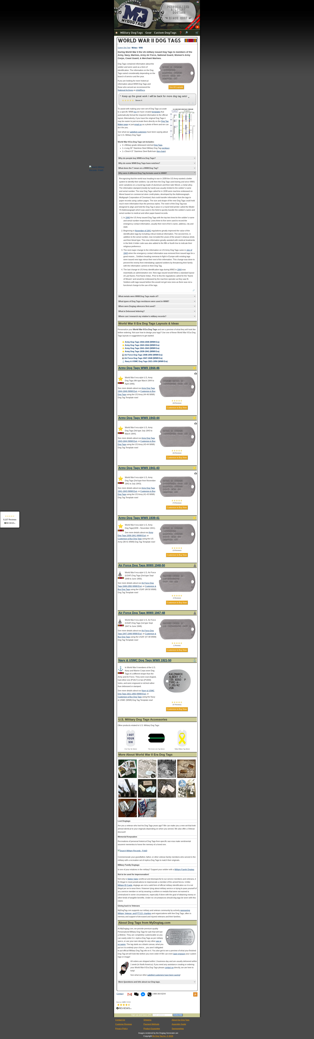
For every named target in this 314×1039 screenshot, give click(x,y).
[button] (177, 401)
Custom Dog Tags (165, 32)
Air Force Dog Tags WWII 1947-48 (141, 612)
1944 (179, 270)
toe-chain (161, 151)
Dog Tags (158, 145)
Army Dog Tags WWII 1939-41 (138, 517)
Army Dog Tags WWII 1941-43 (138, 468)
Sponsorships (178, 1029)
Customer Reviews (123, 1024)
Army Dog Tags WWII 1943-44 (138, 417)
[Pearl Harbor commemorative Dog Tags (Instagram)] (186, 778)
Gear (148, 32)
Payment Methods (151, 1024)
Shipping (147, 1020)
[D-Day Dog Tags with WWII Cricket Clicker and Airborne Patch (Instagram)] (147, 797)
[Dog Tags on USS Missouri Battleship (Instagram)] (127, 797)
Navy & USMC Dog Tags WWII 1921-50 (144, 660)
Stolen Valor (132, 879)
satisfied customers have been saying (163, 975)
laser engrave (179, 954)
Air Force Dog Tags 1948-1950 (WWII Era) (142, 355)
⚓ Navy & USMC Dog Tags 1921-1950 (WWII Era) (145, 361)
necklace (166, 148)
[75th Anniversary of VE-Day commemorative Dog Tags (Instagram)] (127, 778)
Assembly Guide (179, 1024)
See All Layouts (176, 87)
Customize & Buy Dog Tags (130, 539)
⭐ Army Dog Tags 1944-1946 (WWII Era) (140, 342)
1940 (127, 218)
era (135, 112)
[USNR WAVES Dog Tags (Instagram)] (186, 797)
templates (156, 112)
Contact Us (120, 1020)
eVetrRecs (140, 90)
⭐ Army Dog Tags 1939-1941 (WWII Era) (140, 351)
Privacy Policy (121, 1029)
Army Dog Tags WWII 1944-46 (138, 368)
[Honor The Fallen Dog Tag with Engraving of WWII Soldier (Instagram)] (167, 797)
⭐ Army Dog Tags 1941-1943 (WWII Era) (140, 348)
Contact (120, 994)
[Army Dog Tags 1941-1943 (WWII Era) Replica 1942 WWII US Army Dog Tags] (195, 473)
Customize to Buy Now (177, 408)
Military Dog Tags (131, 32)
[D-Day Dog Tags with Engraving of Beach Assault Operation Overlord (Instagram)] (167, 778)
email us (138, 124)
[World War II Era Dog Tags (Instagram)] (127, 817)
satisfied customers (138, 132)
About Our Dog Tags (180, 1020)
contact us (169, 967)
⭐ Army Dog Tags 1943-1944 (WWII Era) (140, 345)
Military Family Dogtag (184, 869)
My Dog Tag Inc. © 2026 (162, 1036)
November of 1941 (143, 231)
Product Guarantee (152, 1029)
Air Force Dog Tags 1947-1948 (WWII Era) (142, 358)
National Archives (125, 90)
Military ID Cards (125, 885)
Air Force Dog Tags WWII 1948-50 (141, 565)
